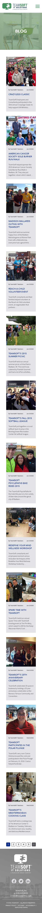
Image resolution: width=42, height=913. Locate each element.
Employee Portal (21, 907)
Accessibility (30, 905)
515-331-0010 (22, 893)
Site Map (21, 905)
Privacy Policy (11, 905)
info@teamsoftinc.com (22, 896)
